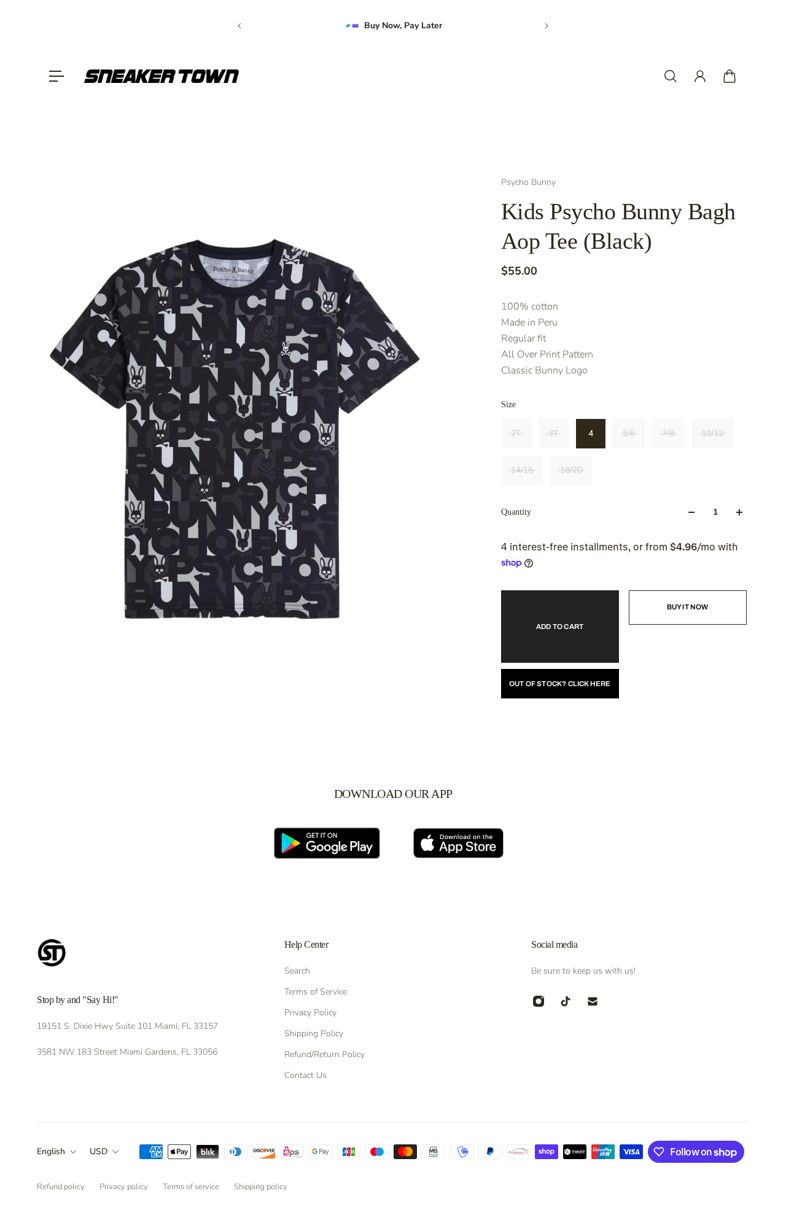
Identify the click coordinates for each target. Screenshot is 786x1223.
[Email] (592, 1001)
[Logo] (161, 76)
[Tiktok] (565, 1001)
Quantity (516, 512)
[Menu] (56, 76)
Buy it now (688, 607)
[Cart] (729, 76)
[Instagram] (538, 1001)
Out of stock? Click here (560, 683)
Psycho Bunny (528, 182)
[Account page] (700, 76)
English (51, 1151)
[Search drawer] (670, 76)
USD (98, 1151)
